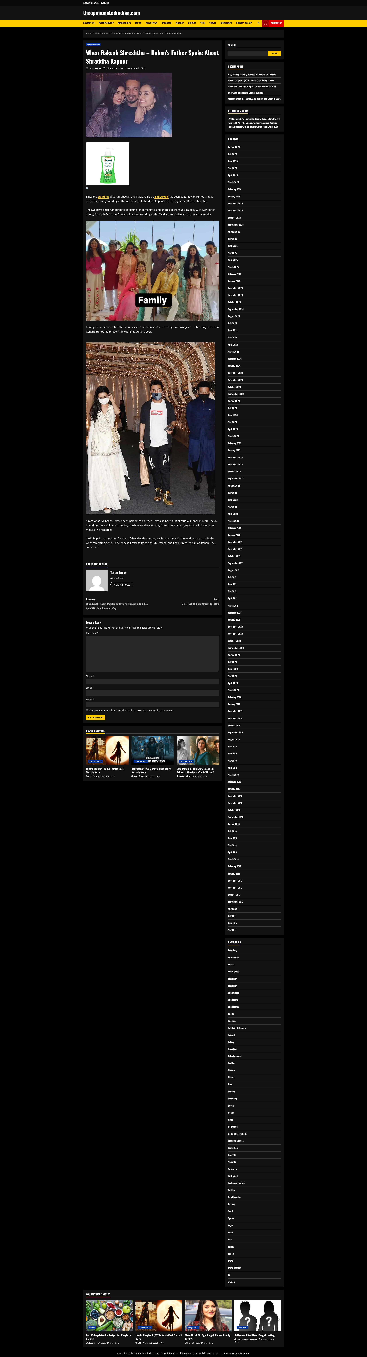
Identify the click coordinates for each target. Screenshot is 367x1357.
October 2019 (234, 725)
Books (231, 1013)
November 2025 (235, 210)
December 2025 (235, 203)
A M (89, 776)
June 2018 (232, 838)
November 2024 (235, 295)
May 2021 (232, 591)
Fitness (231, 1077)
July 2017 (232, 916)
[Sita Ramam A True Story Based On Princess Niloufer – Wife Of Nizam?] (198, 750)
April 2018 (232, 852)
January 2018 (234, 873)
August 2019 (234, 739)
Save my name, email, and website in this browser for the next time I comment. (131, 710)
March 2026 (233, 182)
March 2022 (233, 520)
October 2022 (234, 471)
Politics (231, 1190)
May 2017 (232, 930)
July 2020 (232, 662)
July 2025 (232, 238)
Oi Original (233, 1176)
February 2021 (234, 612)
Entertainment (106, 23)
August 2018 (234, 824)
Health (231, 1112)
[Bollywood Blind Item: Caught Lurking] (257, 1315)
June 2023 (233, 415)
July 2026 (232, 154)
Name (90, 676)
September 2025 (236, 224)
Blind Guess (233, 992)
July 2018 (232, 831)
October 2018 (234, 810)
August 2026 (234, 147)
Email (90, 687)
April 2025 (233, 260)
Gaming (231, 1091)
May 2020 (232, 676)
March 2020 (233, 690)
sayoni (182, 776)
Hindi (230, 1119)
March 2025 (233, 267)
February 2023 (234, 443)
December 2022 (235, 457)
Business (232, 1021)
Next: (200, 601)
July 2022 (232, 492)
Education (232, 1049)
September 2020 (236, 648)
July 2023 (232, 408)
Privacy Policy (244, 23)
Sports (231, 1218)
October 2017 (234, 894)
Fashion (231, 1063)
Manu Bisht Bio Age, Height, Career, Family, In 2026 (252, 86)
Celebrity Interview (237, 1028)
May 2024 (232, 337)
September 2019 (235, 732)
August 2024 (234, 316)
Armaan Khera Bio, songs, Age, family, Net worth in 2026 (254, 98)
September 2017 (235, 901)
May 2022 (232, 506)
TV (229, 1274)
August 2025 (234, 231)
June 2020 (233, 669)
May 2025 (232, 253)
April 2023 (233, 429)
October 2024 (234, 302)
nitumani (92, 1343)
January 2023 (234, 450)
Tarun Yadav (95, 68)
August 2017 (233, 908)
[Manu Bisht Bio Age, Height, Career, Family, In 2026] (208, 1315)
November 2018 (235, 803)
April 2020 (233, 683)
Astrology (232, 950)
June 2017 (232, 923)
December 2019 (235, 711)
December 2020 (235, 626)
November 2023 (235, 380)
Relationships (234, 1197)
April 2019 (233, 767)
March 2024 (233, 351)
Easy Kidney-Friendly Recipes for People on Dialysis (252, 74)
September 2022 (236, 478)
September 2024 (236, 309)
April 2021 (232, 598)
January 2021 (234, 619)
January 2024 (234, 365)
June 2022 (233, 499)
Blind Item (233, 999)
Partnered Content (236, 1183)
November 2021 (235, 549)
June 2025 (233, 245)
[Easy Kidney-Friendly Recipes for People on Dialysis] (109, 1315)
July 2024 (232, 323)
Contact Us (88, 23)
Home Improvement (237, 1133)
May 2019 (232, 760)
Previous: (117, 603)
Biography (232, 978)
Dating (231, 1042)
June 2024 (233, 330)
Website (90, 699)
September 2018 (235, 817)
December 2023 (235, 372)
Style (230, 1225)
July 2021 (232, 577)
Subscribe (276, 23)
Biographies (124, 23)
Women (231, 1282)
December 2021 (235, 542)
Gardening (232, 1098)
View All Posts (121, 584)
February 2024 (234, 358)
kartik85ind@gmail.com (247, 1339)
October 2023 (234, 387)
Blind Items (151, 23)
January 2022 (234, 535)
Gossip (231, 1105)
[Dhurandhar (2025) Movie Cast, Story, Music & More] (152, 750)
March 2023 (233, 436)
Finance (180, 23)
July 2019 (232, 746)
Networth (167, 23)
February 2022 (234, 528)
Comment (92, 633)
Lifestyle (232, 1155)
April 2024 (233, 344)
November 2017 (235, 887)
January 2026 (234, 196)
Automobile (233, 957)
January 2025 (234, 281)
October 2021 (234, 556)
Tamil (230, 1232)
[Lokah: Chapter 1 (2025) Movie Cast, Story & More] (107, 750)
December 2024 (235, 288)
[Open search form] (259, 23)
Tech (202, 23)
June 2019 (232, 753)
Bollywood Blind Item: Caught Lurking (245, 92)
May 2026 (232, 168)
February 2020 (235, 697)
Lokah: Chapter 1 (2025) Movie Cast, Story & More (105, 770)
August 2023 (234, 401)
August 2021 (234, 570)
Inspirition (233, 1148)
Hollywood (233, 1126)
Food (230, 1084)
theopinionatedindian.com (111, 13)
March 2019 (233, 774)
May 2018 (232, 845)
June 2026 (233, 161)
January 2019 (234, 788)
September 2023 (236, 394)
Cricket (192, 23)
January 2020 (234, 704)
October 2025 (234, 217)
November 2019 (235, 718)
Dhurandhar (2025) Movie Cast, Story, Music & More (151, 770)
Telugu (231, 1246)
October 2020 (234, 640)
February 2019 (234, 781)
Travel (212, 23)
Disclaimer (226, 23)
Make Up (232, 1162)
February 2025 (234, 274)
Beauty (231, 964)
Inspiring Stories (236, 1140)
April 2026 (233, 175)
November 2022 (235, 464)
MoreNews (228, 1353)
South (230, 1211)
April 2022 (233, 513)
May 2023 (232, 422)
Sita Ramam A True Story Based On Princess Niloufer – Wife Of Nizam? (195, 770)
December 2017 (235, 880)
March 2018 (233, 859)
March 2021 (233, 605)
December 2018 (235, 796)
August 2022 (234, 485)
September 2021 (235, 563)
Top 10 (138, 23)
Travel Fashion (234, 1267)
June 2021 (232, 584)
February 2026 (235, 189)
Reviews (232, 1204)
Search (232, 45)
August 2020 (234, 655)
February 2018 (234, 866)
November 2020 (235, 633)
